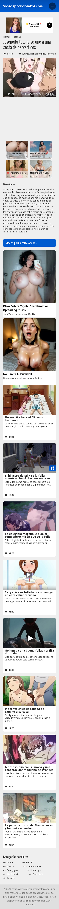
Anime (25, 53)
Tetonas (16, 36)
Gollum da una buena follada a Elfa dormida (29, 652)
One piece (38, 874)
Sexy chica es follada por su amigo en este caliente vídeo (29, 593)
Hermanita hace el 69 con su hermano (25, 418)
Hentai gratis (36, 870)
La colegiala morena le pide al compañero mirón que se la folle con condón (28, 536)
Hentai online (37, 53)
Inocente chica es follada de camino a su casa (24, 710)
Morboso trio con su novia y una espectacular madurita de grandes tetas (29, 770)
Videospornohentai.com (23, 6)
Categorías (29, 904)
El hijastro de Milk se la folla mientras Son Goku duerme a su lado (27, 478)
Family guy (12, 870)
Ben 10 (29, 862)
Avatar (10, 862)
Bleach (10, 866)
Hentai (6, 36)
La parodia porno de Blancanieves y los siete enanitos (29, 826)
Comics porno (33, 866)
